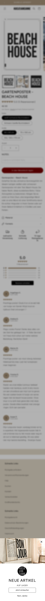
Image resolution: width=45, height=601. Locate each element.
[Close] (41, 541)
